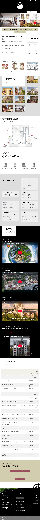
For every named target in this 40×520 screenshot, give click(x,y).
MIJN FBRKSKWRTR (32, 11)
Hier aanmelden (20, 498)
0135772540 (5, 499)
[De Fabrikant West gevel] (34, 164)
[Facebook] (35, 0)
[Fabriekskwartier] (20, 5)
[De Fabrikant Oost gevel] (15, 164)
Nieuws (19, 11)
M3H (28, 188)
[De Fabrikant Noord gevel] (6, 164)
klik (11, 71)
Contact (24, 11)
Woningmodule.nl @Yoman (33, 517)
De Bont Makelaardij (13, 194)
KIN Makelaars (11, 195)
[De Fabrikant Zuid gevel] (25, 164)
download (31, 375)
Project (14, 11)
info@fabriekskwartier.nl (6, 502)
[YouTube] (30, 0)
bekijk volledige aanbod (14, 470)
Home (5, 11)
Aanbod (9, 11)
